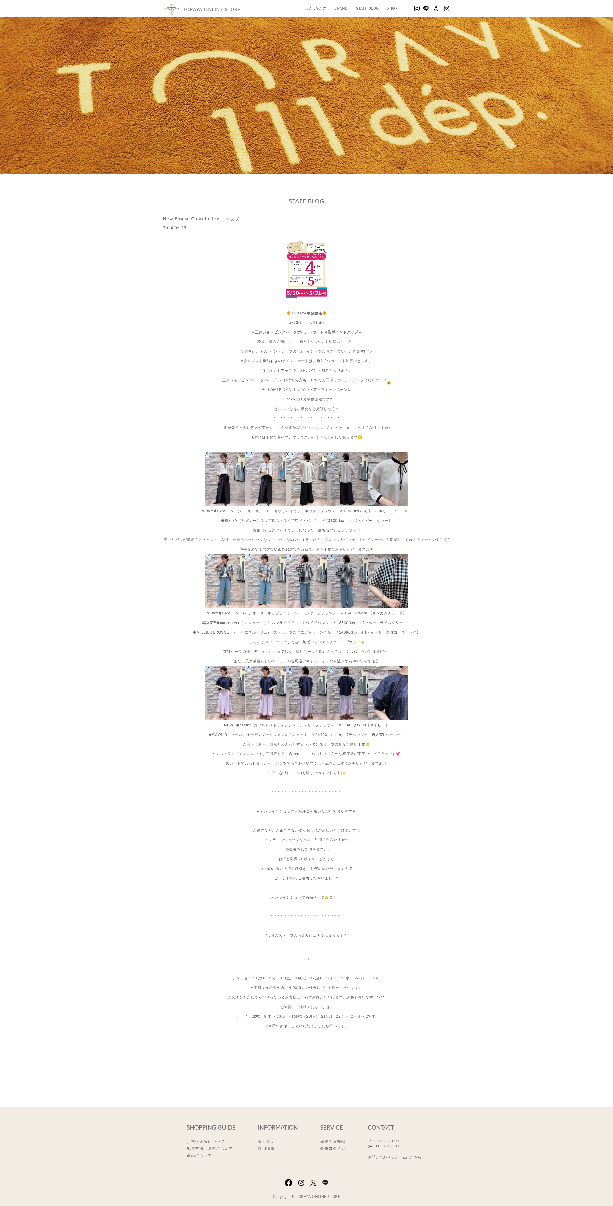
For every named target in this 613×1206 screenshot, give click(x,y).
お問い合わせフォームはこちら (394, 1157)
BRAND (341, 8)
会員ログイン (333, 1148)
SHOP (392, 8)
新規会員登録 (333, 1141)
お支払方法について (206, 1141)
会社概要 (266, 1141)
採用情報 (266, 1148)
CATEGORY (316, 8)
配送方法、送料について (210, 1148)
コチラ (335, 897)
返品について (199, 1155)
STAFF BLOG (367, 8)
